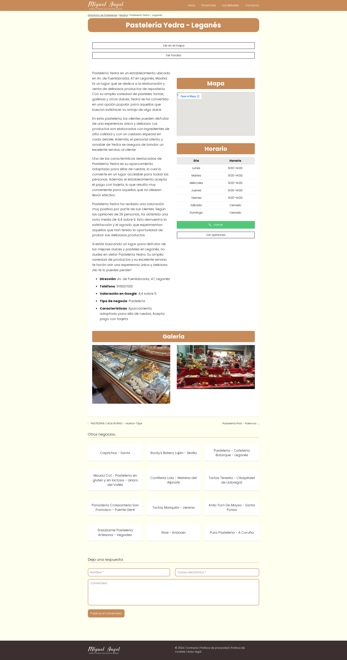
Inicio (191, 5)
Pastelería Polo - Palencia (239, 423)
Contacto (252, 5)
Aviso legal (194, 651)
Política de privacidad (214, 648)
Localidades (230, 5)
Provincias (209, 5)
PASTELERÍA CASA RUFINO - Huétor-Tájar (116, 423)
